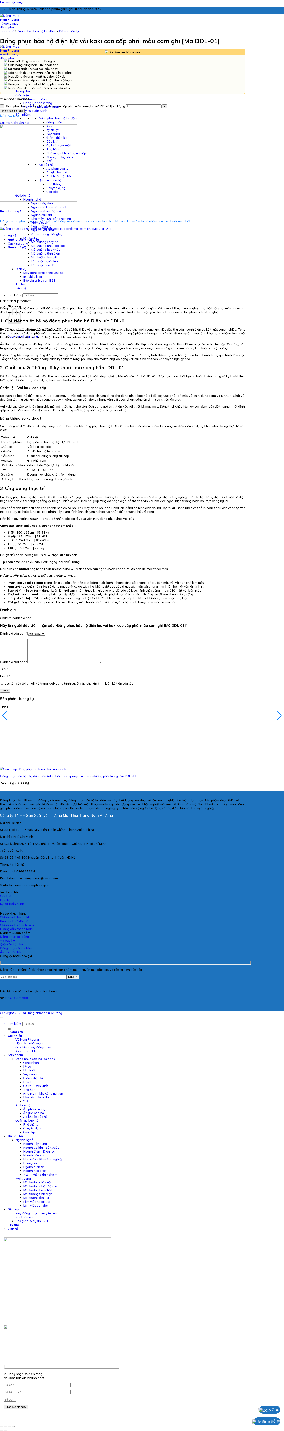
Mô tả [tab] (12, 236)
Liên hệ (20, 288)
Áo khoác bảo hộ (35, 1406)
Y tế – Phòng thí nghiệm (48, 234)
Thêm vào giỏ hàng (12, 110)
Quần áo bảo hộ (26, 1410)
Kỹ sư (27, 1356)
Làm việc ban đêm (44, 265)
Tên (4, 669)
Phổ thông (30, 1414)
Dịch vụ (20, 269)
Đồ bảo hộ (15, 1425)
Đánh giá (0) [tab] (17, 247)
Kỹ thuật (29, 1360)
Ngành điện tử (41, 226)
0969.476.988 (18, 1288)
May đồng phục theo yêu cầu (43, 273)
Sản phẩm (23, 114)
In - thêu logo (32, 276)
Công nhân (54, 122)
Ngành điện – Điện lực (46, 211)
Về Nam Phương (35, 99)
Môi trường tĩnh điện (45, 253)
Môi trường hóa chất (45, 249)
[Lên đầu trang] (1, 1307)
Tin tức (20, 284)
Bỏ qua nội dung (11, 2)
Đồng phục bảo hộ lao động (58, 118)
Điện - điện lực (69, 31)
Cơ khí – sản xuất (35, 1375)
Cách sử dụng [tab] (18, 243)
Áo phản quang (34, 1398)
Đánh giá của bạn (13, 633)
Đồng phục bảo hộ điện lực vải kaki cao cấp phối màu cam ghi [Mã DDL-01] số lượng (65, 106)
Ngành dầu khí (41, 215)
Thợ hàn (29, 1379)
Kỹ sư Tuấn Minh (35, 111)
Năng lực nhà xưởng (37, 103)
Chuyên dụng (32, 1418)
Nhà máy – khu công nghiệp (43, 1383)
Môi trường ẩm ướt (44, 257)
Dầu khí (28, 1371)
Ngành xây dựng (42, 203)
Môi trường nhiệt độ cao (48, 246)
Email (5, 676)
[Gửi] (9, 1318)
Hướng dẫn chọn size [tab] (23, 239)
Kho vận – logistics (36, 1387)
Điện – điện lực (33, 1367)
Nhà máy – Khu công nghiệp (51, 219)
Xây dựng (30, 1364)
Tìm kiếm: (15, 295)
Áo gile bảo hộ (33, 1402)
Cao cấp (29, 1421)
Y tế (26, 1391)
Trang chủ (22, 91)
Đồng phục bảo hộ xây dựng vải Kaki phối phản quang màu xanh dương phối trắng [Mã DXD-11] (69, 776)
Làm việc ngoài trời (44, 261)
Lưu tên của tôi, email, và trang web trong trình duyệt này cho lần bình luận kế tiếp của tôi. (69, 683)
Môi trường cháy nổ (44, 242)
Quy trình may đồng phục (33, 1337)
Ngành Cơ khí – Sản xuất (48, 207)
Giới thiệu (22, 95)
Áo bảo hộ (22, 1394)
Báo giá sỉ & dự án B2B (39, 280)
